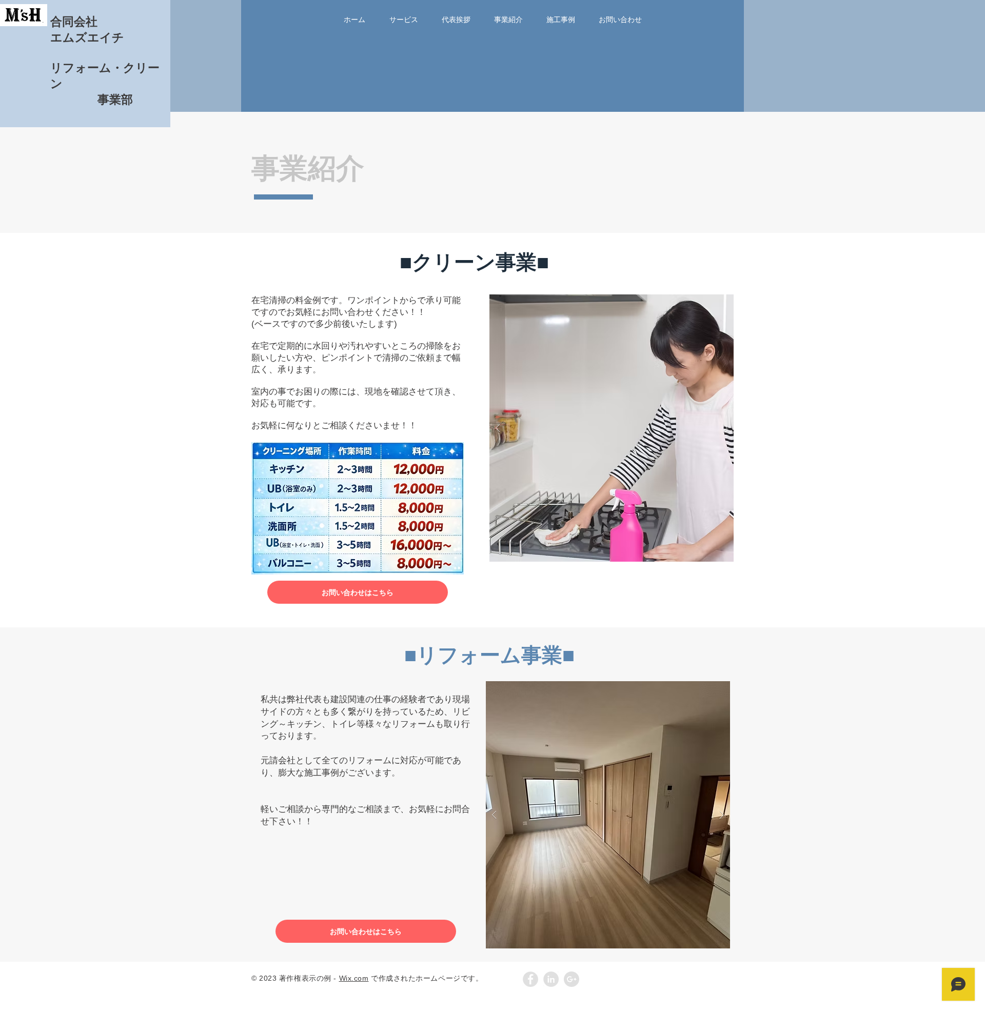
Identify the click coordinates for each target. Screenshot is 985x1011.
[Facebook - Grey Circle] (530, 979)
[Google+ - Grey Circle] (571, 979)
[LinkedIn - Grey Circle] (551, 979)
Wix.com (354, 978)
